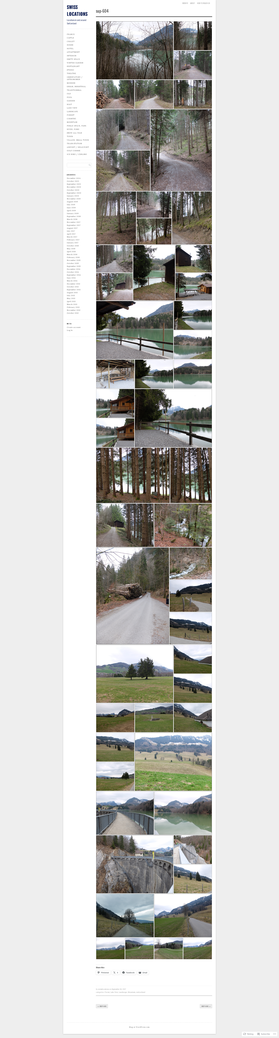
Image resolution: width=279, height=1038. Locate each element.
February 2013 (73, 307)
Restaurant (73, 66)
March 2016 (72, 254)
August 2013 (72, 293)
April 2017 (71, 234)
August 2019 (72, 202)
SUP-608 (206, 1006)
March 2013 (72, 304)
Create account (74, 327)
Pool (69, 97)
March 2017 (72, 237)
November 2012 (74, 310)
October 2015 (73, 263)
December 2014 (73, 269)
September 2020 (74, 193)
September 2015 (74, 266)
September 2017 (74, 225)
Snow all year (74, 133)
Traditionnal (74, 90)
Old (69, 94)
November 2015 (74, 260)
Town (70, 136)
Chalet (71, 41)
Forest (70, 115)
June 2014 (71, 278)
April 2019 (71, 211)
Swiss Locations (77, 10)
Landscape (72, 112)
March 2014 (72, 281)
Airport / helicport (78, 147)
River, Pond (73, 129)
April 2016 (71, 252)
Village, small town (78, 140)
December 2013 (73, 284)
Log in (70, 330)
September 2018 (74, 216)
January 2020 (73, 196)
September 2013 (74, 290)
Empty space (73, 59)
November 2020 (74, 187)
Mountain (72, 122)
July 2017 (71, 231)
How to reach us (203, 3)
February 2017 (73, 240)
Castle (70, 38)
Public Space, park (76, 126)
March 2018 (72, 219)
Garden (71, 101)
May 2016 (71, 249)
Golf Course (73, 151)
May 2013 (71, 298)
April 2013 (71, 301)
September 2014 (74, 275)
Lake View (72, 108)
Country (71, 119)
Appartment (73, 52)
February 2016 (73, 257)
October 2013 (73, 287)
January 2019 (73, 213)
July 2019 (71, 205)
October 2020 (73, 190)
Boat (69, 104)
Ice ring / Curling (77, 154)
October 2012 (73, 313)
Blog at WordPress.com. (139, 1027)
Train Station (74, 144)
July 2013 (71, 295)
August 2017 (72, 228)
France (71, 34)
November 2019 (74, 199)
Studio (70, 70)
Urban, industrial (76, 87)
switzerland (140, 992)
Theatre (71, 73)
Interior (71, 56)
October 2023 (73, 181)
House (70, 45)
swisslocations (103, 989)
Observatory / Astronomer (75, 78)
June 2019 (71, 208)
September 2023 (74, 184)
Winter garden (75, 63)
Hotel (70, 49)
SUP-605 (102, 1006)
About (192, 3)
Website (185, 3)
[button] (135, 50)
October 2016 (73, 246)
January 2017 (72, 243)
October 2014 (73, 272)
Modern (71, 83)
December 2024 (74, 178)
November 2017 (74, 222)
